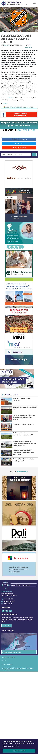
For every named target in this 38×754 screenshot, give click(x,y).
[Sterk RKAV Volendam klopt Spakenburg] (6, 401)
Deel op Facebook (20, 139)
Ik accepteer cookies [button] (19, 750)
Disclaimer (5, 661)
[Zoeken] (34, 154)
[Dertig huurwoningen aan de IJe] (6, 427)
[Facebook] (3, 611)
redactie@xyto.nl (9, 601)
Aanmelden (6, 626)
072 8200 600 (8, 599)
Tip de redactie (20, 148)
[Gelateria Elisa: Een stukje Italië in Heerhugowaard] (6, 462)
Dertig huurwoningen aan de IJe (23, 424)
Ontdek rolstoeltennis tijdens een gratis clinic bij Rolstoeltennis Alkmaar (24, 417)
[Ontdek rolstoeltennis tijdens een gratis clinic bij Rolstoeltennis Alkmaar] (6, 418)
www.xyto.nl (8, 603)
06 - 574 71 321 (26, 130)
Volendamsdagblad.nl (14, 3)
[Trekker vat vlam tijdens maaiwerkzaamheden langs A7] (6, 436)
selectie (5, 103)
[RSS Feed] (10, 611)
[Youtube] (7, 611)
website (9, 98)
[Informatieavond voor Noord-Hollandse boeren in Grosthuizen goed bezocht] (6, 453)
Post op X (20, 143)
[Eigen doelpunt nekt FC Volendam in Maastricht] (6, 410)
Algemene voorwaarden (8, 657)
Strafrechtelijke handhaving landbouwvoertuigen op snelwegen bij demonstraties (24, 443)
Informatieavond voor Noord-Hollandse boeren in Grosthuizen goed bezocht (23, 452)
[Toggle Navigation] (34, 3)
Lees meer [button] (15, 746)
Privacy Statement (7, 664)
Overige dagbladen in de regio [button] (11, 652)
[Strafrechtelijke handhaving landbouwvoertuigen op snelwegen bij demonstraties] (6, 444)
